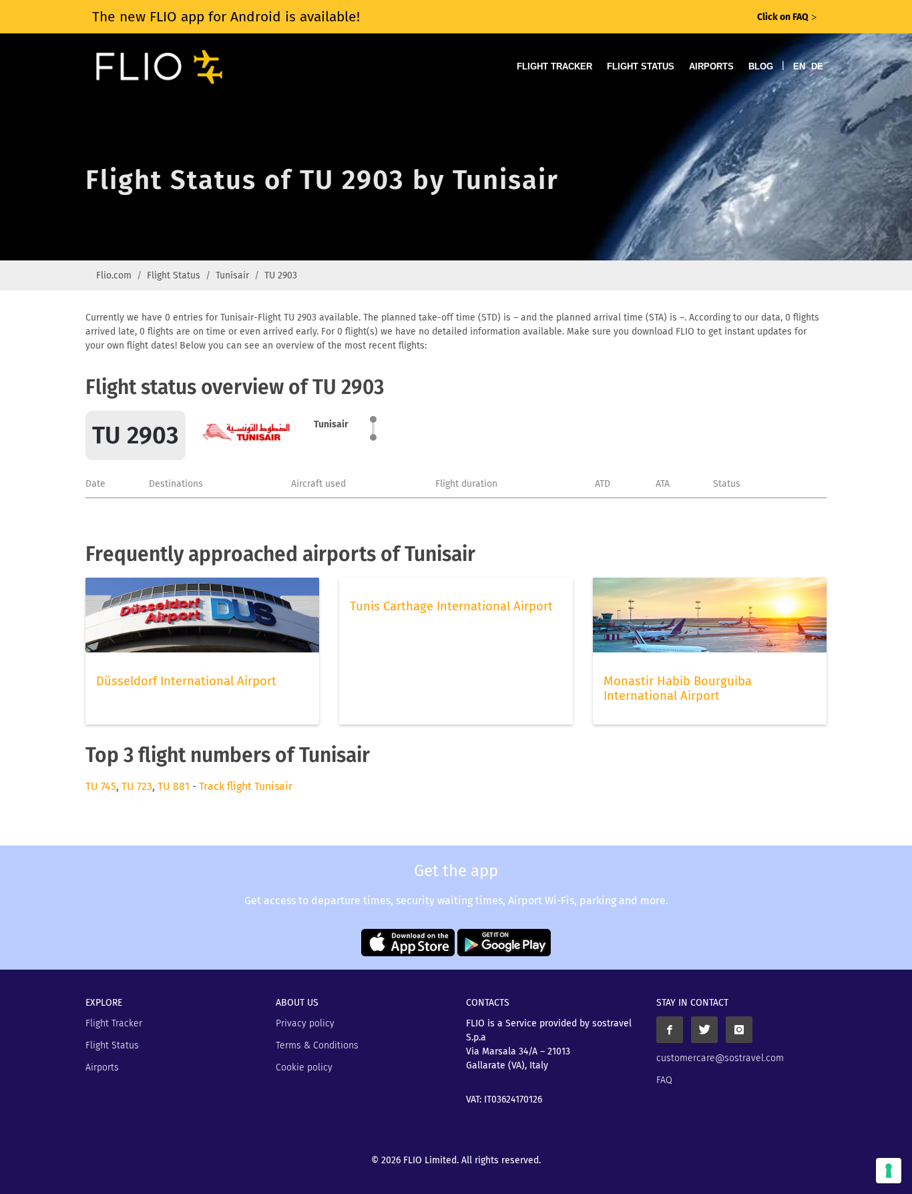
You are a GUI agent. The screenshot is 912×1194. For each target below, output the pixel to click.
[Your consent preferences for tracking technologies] (888, 1170)
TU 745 (100, 786)
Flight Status (640, 66)
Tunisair (232, 275)
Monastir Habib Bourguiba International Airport (678, 688)
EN (799, 66)
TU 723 (137, 786)
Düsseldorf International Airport (186, 681)
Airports (711, 66)
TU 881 (174, 786)
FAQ (664, 1080)
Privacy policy (305, 1023)
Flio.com (114, 275)
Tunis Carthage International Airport (451, 606)
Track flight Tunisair (245, 786)
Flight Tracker (554, 66)
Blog (760, 66)
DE (817, 66)
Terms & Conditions (317, 1045)
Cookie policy (304, 1067)
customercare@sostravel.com (720, 1058)
